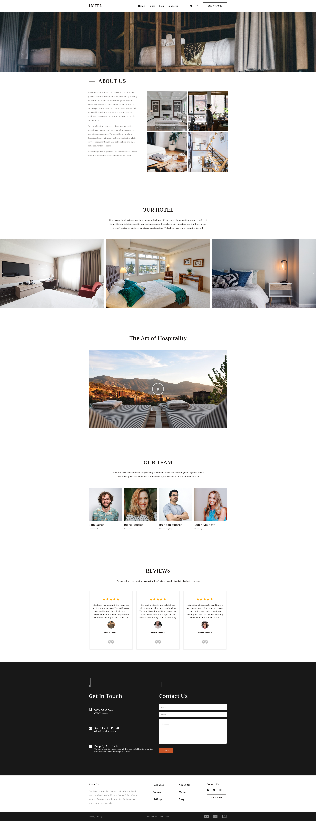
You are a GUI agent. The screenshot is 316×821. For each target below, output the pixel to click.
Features (173, 6)
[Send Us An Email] (90, 729)
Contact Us (213, 784)
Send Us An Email (106, 728)
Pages (152, 6)
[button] (2, 273)
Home (141, 6)
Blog (161, 6)
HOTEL (95, 6)
